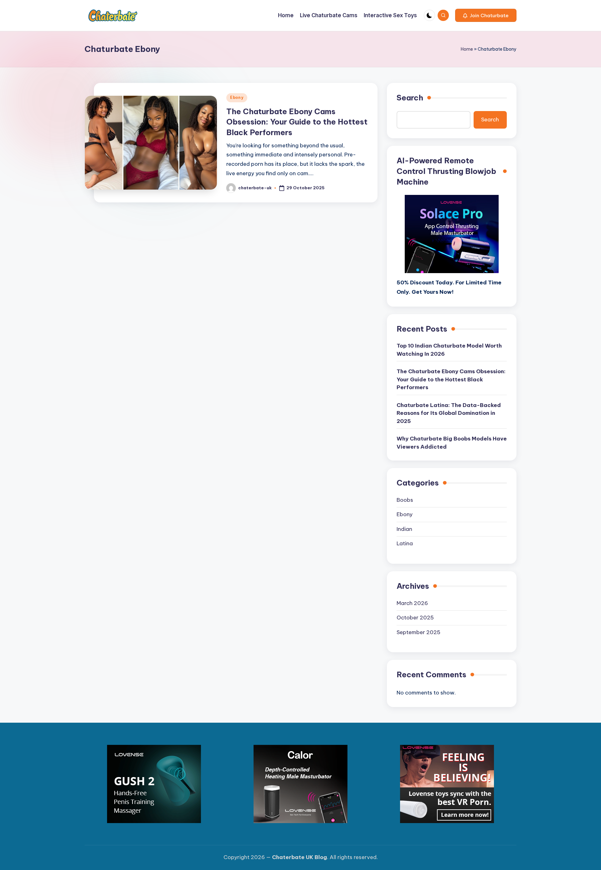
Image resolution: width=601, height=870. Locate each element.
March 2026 (412, 603)
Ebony (237, 97)
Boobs (405, 499)
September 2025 (418, 632)
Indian (404, 529)
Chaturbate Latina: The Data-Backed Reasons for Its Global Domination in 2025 (449, 413)
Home (467, 49)
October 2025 (415, 617)
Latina (405, 543)
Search (410, 97)
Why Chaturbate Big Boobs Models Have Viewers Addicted (452, 442)
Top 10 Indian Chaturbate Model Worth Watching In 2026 (449, 349)
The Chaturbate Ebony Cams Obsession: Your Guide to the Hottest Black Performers (296, 122)
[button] (485, 15)
